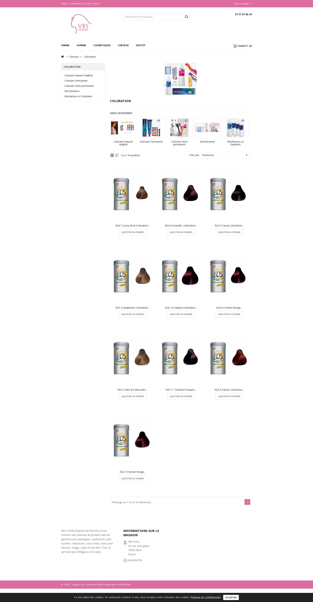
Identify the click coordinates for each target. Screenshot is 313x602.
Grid (112, 155)
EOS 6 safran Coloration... (229, 389)
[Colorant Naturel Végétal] (123, 128)
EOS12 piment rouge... (229, 307)
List (117, 155)
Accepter (231, 597)
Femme (65, 45)
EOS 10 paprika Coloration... (181, 307)
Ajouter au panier (132, 232)
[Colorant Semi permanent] (179, 128)
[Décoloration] (207, 128)
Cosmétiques (102, 45)
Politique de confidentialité (206, 597)
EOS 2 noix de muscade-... (133, 389)
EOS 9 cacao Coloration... (229, 225)
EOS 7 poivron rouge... (133, 471)
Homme (81, 45)
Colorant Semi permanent (79, 85)
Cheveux (123, 45)
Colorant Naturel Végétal (79, 75)
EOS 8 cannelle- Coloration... (181, 225)
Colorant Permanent (76, 80)
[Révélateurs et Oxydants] (235, 128)
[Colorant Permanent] (151, 128)
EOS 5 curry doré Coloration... (133, 225)
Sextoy (140, 45)
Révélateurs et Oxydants (78, 96)
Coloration (72, 66)
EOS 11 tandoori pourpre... (181, 389)
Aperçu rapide (133, 185)
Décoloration (72, 91)
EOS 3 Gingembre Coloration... (133, 307)
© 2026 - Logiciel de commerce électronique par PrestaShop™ (96, 584)
